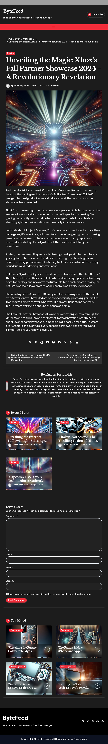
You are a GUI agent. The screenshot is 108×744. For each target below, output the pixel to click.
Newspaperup (62, 739)
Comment (12, 516)
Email (9, 568)
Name (9, 554)
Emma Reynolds (58, 374)
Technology (16, 630)
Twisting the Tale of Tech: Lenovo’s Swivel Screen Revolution (72, 688)
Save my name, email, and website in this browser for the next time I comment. (50, 594)
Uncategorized (18, 667)
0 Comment (53, 86)
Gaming (10, 53)
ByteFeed (13, 11)
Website (10, 581)
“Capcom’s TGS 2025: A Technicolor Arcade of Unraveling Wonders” (25, 480)
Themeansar (80, 739)
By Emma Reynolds (20, 86)
